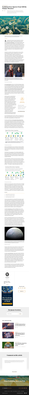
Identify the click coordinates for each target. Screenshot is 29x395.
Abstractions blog (4, 5)
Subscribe (20, 313)
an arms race (11, 152)
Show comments (14, 371)
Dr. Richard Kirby (6, 38)
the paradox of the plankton (10, 42)
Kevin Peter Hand (10, 253)
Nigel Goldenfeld (8, 84)
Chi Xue (13, 85)
